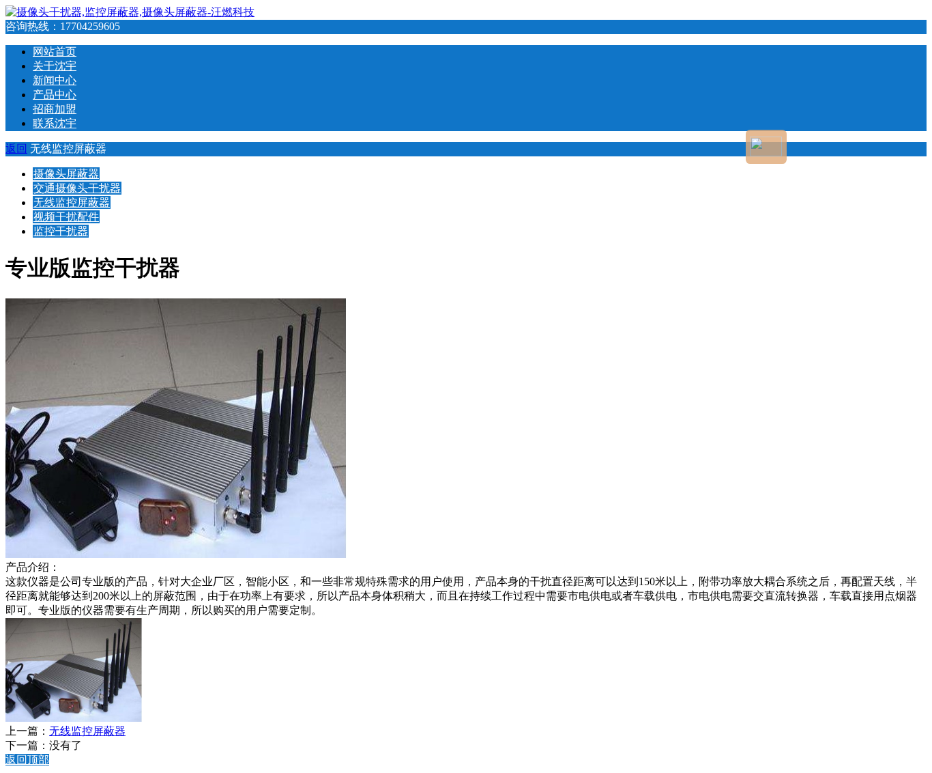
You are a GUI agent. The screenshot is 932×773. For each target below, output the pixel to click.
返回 (16, 148)
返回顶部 (27, 759)
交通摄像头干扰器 (77, 188)
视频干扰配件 (66, 217)
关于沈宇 (54, 66)
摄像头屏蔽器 (66, 174)
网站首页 (54, 51)
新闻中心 (54, 80)
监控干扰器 (60, 231)
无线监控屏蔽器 (71, 202)
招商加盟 (54, 109)
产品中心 (54, 94)
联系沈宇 (54, 123)
